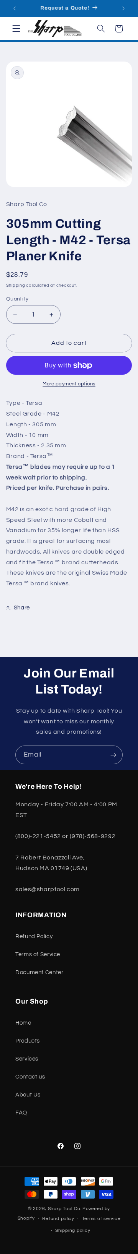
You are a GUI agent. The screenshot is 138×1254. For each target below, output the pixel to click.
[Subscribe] (113, 755)
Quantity (17, 299)
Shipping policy (72, 1230)
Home (23, 1023)
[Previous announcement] (14, 8)
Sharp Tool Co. (64, 1209)
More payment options (69, 384)
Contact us (30, 1077)
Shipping (15, 285)
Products (27, 1041)
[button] (16, 28)
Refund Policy (34, 936)
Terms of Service (37, 954)
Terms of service (101, 1219)
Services (26, 1059)
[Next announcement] (123, 8)
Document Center (39, 972)
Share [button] (22, 608)
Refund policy (58, 1219)
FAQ (21, 1113)
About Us (28, 1095)
